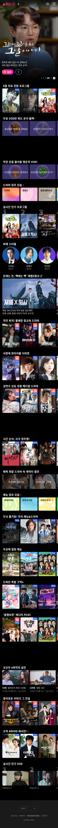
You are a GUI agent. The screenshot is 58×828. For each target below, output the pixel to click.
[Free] (10, 100)
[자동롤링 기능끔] (54, 78)
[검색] (47, 4)
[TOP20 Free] (47, 100)
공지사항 (14, 816)
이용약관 (22, 816)
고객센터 (44, 816)
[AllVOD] (8, 3)
